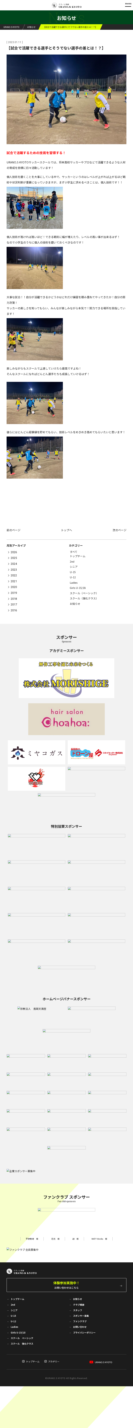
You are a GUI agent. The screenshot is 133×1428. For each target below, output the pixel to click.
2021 (14, 581)
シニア (74, 566)
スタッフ (77, 1310)
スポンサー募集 (81, 1315)
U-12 (73, 577)
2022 (14, 575)
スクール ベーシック (22, 1338)
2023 (14, 569)
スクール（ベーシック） (84, 593)
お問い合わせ (80, 1326)
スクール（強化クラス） (84, 598)
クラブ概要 (78, 1304)
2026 (14, 552)
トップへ (66, 530)
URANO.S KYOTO (103, 1362)
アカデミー (53, 1361)
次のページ (119, 530)
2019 (14, 593)
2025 (14, 558)
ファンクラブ (80, 1321)
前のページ (13, 530)
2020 (14, 587)
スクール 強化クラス (22, 1343)
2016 (14, 610)
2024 (14, 563)
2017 (14, 604)
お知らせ (75, 603)
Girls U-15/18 (78, 588)
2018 (14, 598)
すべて (73, 552)
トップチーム (77, 556)
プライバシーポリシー (84, 1332)
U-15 (73, 572)
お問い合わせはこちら (66, 1284)
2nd (72, 561)
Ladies (74, 582)
